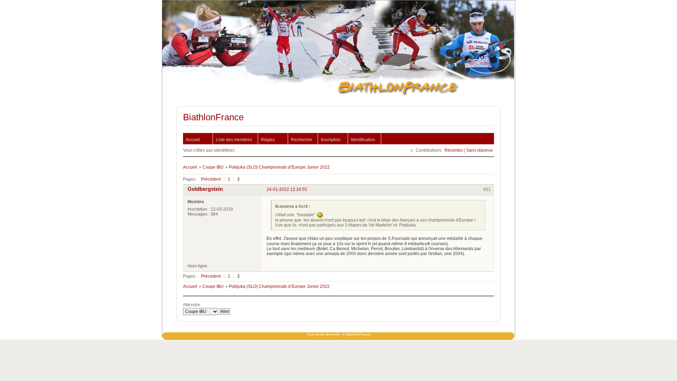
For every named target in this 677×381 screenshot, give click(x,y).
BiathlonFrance (213, 117)
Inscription (331, 139)
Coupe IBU (213, 167)
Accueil (193, 139)
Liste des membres (234, 139)
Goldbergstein (205, 189)
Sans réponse (479, 150)
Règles (268, 139)
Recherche (301, 139)
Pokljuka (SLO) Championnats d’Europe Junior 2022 (279, 167)
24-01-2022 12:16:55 (287, 189)
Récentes (454, 150)
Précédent (211, 179)
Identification (363, 139)
